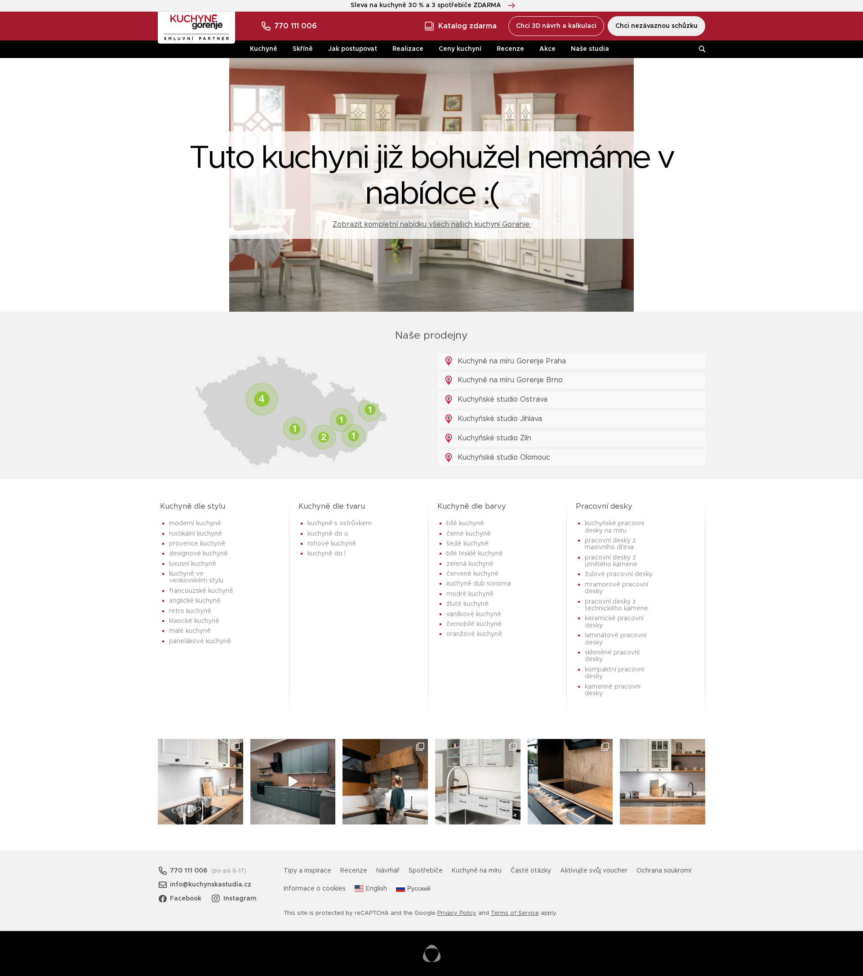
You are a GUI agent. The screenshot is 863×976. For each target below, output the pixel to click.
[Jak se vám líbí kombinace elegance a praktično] (477, 781)
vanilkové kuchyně (473, 614)
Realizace (407, 49)
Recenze (510, 49)
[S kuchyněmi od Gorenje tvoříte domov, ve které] (385, 781)
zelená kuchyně (470, 564)
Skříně (303, 49)
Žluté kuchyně (467, 604)
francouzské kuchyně (201, 591)
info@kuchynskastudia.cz (210, 885)
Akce (547, 49)
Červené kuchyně (472, 574)
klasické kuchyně (194, 621)
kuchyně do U (327, 534)
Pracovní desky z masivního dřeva (610, 544)
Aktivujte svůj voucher (593, 871)
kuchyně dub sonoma (478, 584)
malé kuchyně (190, 631)
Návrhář (388, 871)
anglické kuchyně (195, 601)
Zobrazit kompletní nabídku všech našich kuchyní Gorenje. (432, 224)
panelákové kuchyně (200, 641)
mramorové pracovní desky (616, 588)
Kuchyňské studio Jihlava (498, 418)
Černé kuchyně (468, 534)
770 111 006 (295, 26)
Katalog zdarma (467, 26)
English (376, 889)
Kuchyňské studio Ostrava (501, 399)
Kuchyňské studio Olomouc (502, 457)
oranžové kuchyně (474, 634)
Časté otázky (531, 871)
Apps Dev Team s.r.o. (432, 954)
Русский (419, 889)
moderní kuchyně (195, 523)
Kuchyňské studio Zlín (493, 438)
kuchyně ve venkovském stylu (196, 577)
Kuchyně (263, 49)
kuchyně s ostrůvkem (339, 523)
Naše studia (590, 49)
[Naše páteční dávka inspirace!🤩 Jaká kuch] (293, 781)
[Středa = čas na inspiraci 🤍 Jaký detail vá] (662, 781)
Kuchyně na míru (477, 871)
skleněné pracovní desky (612, 656)
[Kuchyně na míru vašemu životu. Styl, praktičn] (570, 781)
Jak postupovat (352, 49)
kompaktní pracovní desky (614, 673)
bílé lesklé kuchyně (474, 554)
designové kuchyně (198, 554)
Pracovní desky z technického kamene (616, 605)
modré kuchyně (470, 594)
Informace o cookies (315, 889)
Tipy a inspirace (307, 871)
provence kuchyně (197, 544)
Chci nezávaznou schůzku (656, 26)
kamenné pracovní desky (613, 690)
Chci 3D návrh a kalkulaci (556, 26)
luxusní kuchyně (192, 564)
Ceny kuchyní (460, 49)
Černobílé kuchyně (474, 624)
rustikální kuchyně (195, 534)
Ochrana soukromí (663, 871)
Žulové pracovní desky (619, 574)
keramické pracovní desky (614, 621)
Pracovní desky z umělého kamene (611, 561)
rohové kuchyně (331, 544)
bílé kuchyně (465, 523)
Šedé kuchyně (467, 544)
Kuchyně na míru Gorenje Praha (510, 361)
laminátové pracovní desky (615, 638)
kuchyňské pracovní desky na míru (614, 526)
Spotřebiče (426, 871)
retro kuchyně (190, 611)
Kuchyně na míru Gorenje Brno (509, 380)
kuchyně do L (326, 554)
